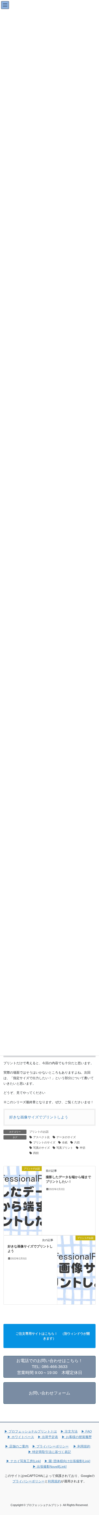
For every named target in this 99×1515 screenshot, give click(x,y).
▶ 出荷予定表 (48, 1437)
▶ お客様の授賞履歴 (77, 1437)
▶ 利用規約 (81, 1446)
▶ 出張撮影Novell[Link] (50, 1466)
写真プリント (64, 1147)
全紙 (64, 1142)
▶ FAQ (86, 1431)
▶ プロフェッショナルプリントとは (30, 1431)
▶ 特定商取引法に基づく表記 (49, 1452)
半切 (82, 1147)
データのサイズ (66, 1137)
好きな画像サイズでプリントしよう (38, 1117)
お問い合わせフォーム (49, 1393)
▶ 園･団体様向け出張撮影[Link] (67, 1461)
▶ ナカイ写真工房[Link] (23, 1461)
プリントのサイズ (44, 1142)
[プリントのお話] (23, 1200)
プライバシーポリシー (28, 1481)
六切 (77, 1142)
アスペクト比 (41, 1137)
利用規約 (54, 1481)
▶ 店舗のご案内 (17, 1446)
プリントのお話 (39, 1131)
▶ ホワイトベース (20, 1437)
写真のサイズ (41, 1147)
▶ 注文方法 (69, 1431)
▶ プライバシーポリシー (50, 1446)
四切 (36, 1153)
